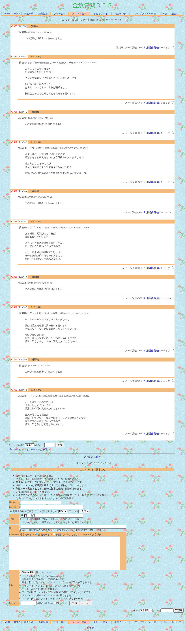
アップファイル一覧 (145, 13)
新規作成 (28, 13)
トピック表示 (101, 13)
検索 (165, 13)
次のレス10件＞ (92, 456)
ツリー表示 (59, 13)
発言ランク (120, 13)
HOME (7, 13)
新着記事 (43, 13)
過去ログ (176, 13)
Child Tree (92, 628)
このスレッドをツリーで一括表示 (29, 449)
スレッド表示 (79, 13)
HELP (17, 13)
